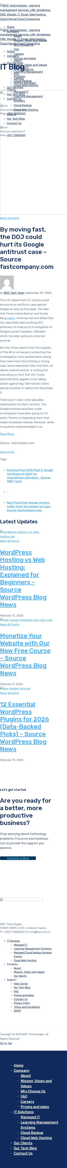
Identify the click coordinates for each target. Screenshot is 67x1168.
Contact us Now (18, 858)
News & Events (9, 218)
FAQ (16, 49)
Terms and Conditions (27, 1007)
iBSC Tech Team (14, 293)
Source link (7, 452)
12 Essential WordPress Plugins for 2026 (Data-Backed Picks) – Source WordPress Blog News (24, 727)
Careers (19, 78)
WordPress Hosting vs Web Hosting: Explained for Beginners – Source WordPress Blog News (23, 578)
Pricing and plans (25, 58)
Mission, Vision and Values (30, 65)
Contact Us (21, 999)
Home (19, 1065)
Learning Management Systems (33, 948)
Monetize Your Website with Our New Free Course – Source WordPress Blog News (25, 654)
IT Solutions (24, 1112)
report (11, 318)
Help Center (21, 983)
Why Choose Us (33, 1091)
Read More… (7, 434)
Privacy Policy (22, 1003)
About (18, 60)
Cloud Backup (32, 1133)
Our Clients (20, 976)
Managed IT (21, 944)
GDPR (17, 1010)
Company (13, 56)
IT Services (13, 940)
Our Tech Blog (22, 987)
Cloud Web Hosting (26, 85)
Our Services (15, 87)
